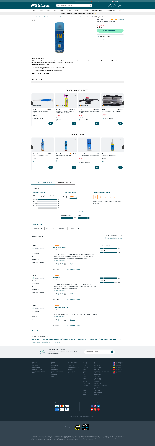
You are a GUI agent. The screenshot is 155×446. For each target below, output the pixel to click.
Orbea (84, 390)
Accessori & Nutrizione (97, 10)
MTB (34, 10)
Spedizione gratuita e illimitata (91, 1)
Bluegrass (85, 385)
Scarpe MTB (97, 369)
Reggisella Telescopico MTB (101, 371)
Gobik (84, 369)
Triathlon (85, 10)
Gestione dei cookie (73, 367)
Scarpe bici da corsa (99, 388)
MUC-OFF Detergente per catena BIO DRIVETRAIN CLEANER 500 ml (65, 112)
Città (55, 10)
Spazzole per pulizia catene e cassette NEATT (89, 112)
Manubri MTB (97, 383)
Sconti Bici (71, 372)
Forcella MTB (97, 378)
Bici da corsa (97, 364)
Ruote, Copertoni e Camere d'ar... (52, 339)
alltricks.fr (118, 364)
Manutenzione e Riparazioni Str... (109, 339)
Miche (84, 371)
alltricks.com (119, 365)
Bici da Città (35, 339)
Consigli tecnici (55, 369)
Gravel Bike (97, 390)
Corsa (41, 10)
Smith (84, 365)
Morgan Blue (100, 19)
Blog (69, 364)
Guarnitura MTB (98, 367)
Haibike (85, 362)
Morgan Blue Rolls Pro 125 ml (63, 155)
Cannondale (86, 392)
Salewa (85, 387)
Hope (84, 378)
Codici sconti (71, 371)
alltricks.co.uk (119, 362)
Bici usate (96, 394)
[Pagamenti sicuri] (62, 408)
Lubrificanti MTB (82, 339)
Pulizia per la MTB (69, 339)
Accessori (57, 342)
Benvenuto (34, 17)
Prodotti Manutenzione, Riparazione (77, 17)
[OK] (112, 351)
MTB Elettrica (97, 372)
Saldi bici (70, 369)
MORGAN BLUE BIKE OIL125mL (40, 155)
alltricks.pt (118, 371)
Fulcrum (85, 381)
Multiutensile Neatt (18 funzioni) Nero (111, 111)
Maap (84, 372)
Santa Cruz (85, 364)
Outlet (120, 10)
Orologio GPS (97, 387)
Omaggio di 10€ (36, 365)
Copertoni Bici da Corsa (100, 385)
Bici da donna (97, 374)
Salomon (85, 367)
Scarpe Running (98, 392)
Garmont (85, 380)
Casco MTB (97, 376)
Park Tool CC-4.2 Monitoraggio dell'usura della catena (40, 112)
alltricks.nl (118, 372)
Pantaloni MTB (98, 380)
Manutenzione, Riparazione (59, 17)
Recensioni (35, 364)
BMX (61, 10)
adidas (84, 388)
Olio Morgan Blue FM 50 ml (109, 155)
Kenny (84, 376)
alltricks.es (118, 367)
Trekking (77, 10)
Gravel (48, 10)
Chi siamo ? (35, 362)
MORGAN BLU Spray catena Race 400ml (89, 155)
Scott (84, 396)
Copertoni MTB (98, 381)
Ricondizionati (111, 10)
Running (69, 10)
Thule (84, 394)
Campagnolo (86, 383)
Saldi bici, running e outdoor (39, 372)
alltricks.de (119, 369)
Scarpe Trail (97, 365)
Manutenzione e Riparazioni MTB (41, 342)
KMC (84, 374)
